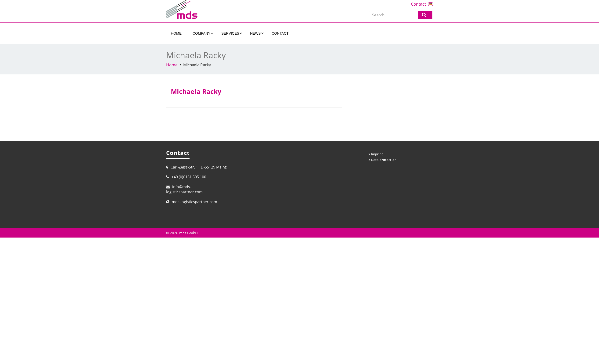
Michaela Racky (196, 91)
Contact (418, 4)
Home (176, 33)
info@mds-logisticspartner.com (184, 189)
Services (230, 33)
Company (201, 33)
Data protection (384, 160)
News (255, 33)
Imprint (377, 154)
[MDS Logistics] (231, 9)
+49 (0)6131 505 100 (189, 176)
